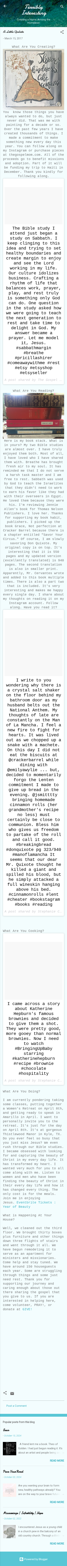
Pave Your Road (13, 1471)
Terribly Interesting (33, 10)
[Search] (62, 7)
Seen (6, 1430)
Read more (57, 1460)
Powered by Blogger (36, 1559)
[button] (62, 32)
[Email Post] (12, 1394)
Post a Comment (16, 1405)
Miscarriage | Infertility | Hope (23, 1513)
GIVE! (27, 1309)
